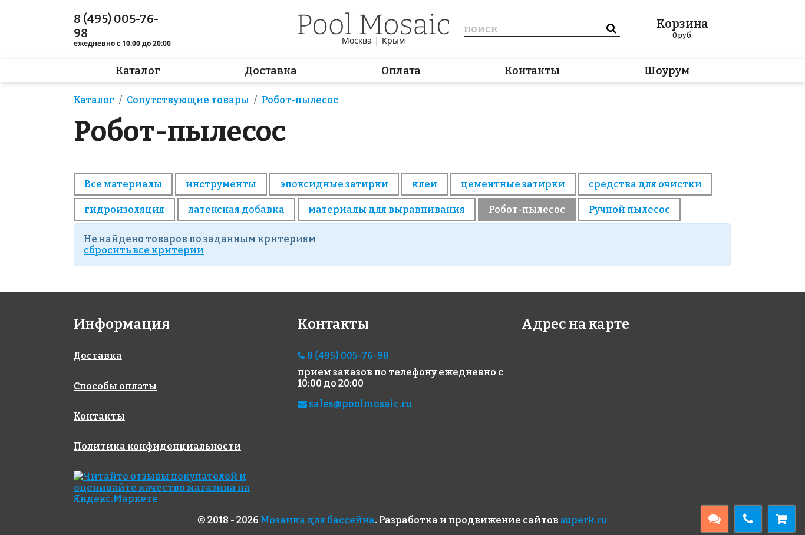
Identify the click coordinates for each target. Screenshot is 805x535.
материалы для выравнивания (386, 209)
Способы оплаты (115, 386)
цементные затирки (513, 184)
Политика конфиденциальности (157, 446)
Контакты (532, 70)
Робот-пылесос (527, 209)
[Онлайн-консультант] (714, 519)
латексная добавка (236, 209)
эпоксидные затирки (334, 184)
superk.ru (584, 520)
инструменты (221, 184)
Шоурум (666, 70)
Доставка (271, 70)
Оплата (401, 70)
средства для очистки (645, 184)
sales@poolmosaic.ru (359, 403)
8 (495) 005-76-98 (116, 26)
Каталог (138, 70)
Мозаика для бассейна (317, 520)
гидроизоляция (124, 209)
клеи (424, 184)
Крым (393, 40)
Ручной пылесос (629, 209)
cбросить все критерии (144, 250)
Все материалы (123, 184)
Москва (357, 40)
